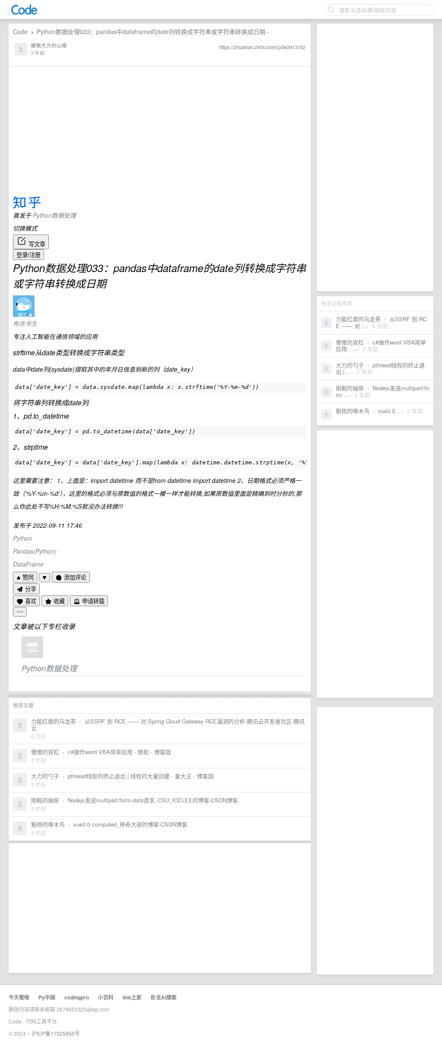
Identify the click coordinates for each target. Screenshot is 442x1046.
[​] (20, 612)
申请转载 (92, 601)
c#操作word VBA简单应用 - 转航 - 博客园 (119, 752)
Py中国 (46, 997)
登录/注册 (28, 255)
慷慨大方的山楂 (49, 45)
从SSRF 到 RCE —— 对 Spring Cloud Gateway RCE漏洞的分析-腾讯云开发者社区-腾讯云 (168, 724)
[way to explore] (24, 13)
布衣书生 (25, 323)
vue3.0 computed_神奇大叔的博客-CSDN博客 (130, 824)
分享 (29, 589)
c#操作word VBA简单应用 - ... (381, 345)
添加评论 (74, 577)
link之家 (132, 997)
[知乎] (27, 206)
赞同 (27, 577)
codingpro (76, 997)
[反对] (44, 577)
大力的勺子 (350, 365)
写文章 (36, 244)
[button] (159, 525)
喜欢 (29, 601)
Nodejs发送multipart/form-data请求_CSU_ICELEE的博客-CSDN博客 (153, 800)
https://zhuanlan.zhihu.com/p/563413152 (262, 47)
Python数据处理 (54, 215)
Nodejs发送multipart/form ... (382, 391)
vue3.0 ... (390, 411)
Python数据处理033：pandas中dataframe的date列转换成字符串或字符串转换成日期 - (153, 31)
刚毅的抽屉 (350, 388)
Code (20, 31)
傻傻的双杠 (350, 342)
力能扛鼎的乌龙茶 (358, 319)
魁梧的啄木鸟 (352, 411)
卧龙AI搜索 (164, 997)
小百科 (106, 997)
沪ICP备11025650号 (56, 1033)
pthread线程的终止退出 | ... (380, 368)
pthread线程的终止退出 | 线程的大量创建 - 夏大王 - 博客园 (141, 776)
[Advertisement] (375, 157)
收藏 (58, 601)
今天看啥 (19, 997)
